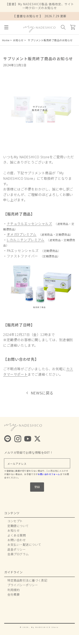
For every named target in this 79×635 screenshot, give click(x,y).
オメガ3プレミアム (21, 234)
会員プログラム (18, 554)
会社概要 (13, 594)
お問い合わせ (16, 540)
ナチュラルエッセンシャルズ (29, 223)
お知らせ (18, 40)
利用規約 (13, 590)
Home (5, 40)
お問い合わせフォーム (49, 474)
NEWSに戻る (42, 392)
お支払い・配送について (24, 544)
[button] (6, 27)
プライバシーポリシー (22, 585)
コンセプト (15, 521)
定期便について (18, 526)
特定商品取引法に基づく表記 (27, 580)
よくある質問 (16, 535)
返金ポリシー (16, 549)
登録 (37, 487)
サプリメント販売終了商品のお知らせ (51, 40)
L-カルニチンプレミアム (25, 239)
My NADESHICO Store (45, 627)
